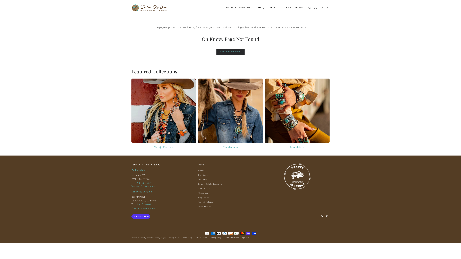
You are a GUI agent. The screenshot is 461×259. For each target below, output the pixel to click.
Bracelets (296, 147)
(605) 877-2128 (144, 204)
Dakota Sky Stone (144, 238)
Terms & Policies (205, 202)
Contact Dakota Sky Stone (210, 184)
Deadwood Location (141, 191)
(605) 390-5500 (144, 182)
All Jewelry (203, 193)
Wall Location (138, 169)
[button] (246, 8)
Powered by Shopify (158, 238)
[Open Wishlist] (321, 8)
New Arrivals (203, 189)
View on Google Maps (143, 186)
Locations (202, 179)
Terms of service (201, 238)
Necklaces (229, 147)
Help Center (203, 198)
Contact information (231, 238)
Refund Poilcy (204, 207)
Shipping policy (215, 238)
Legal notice (246, 238)
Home (201, 170)
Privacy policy (174, 238)
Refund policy (187, 238)
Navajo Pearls (162, 147)
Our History (203, 175)
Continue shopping (230, 51)
